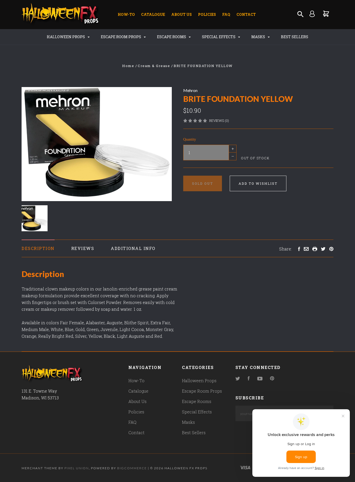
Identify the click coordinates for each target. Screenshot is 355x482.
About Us (181, 14)
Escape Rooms (172, 36)
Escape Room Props (121, 36)
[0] (326, 13)
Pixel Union (76, 468)
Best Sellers (294, 36)
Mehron (190, 90)
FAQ (226, 14)
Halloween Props (66, 36)
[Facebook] (249, 378)
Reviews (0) (219, 120)
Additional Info (133, 248)
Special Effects (219, 36)
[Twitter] (237, 378)
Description (38, 248)
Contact (246, 14)
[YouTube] (259, 378)
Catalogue (153, 14)
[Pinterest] (272, 378)
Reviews (82, 248)
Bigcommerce (132, 468)
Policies (207, 14)
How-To (126, 14)
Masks (258, 36)
